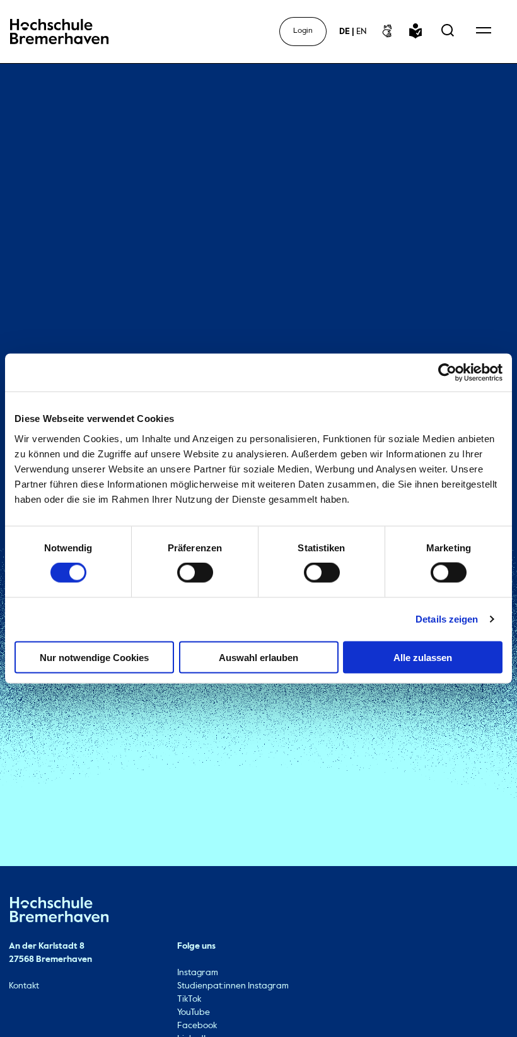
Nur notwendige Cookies (94, 657)
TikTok (189, 999)
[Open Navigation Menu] (483, 31)
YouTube (193, 1012)
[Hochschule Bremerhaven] (59, 912)
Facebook (197, 1025)
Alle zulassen (422, 657)
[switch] (195, 573)
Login (303, 31)
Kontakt (24, 985)
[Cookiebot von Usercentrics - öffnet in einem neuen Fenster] (447, 372)
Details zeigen (446, 619)
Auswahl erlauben (258, 657)
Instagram (197, 972)
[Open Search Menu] (447, 31)
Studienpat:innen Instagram (233, 985)
